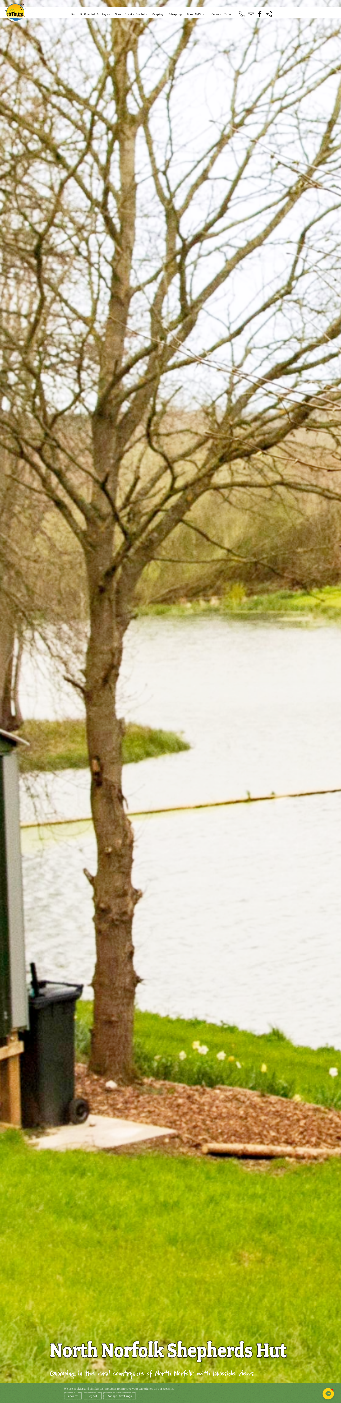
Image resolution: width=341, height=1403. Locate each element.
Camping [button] (158, 14)
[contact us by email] (251, 14)
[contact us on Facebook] (260, 14)
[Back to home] (15, 12)
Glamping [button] (175, 14)
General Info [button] (221, 14)
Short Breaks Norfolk (131, 14)
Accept (73, 1396)
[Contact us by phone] (242, 14)
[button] (328, 1393)
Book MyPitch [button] (196, 14)
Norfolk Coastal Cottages (90, 14)
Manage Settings (119, 1396)
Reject (93, 1396)
